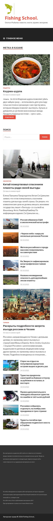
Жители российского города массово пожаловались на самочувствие (34, 250)
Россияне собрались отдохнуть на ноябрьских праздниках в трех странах (33, 408)
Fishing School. (21, 18)
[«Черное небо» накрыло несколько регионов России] (10, 242)
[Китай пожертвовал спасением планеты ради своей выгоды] (26, 179)
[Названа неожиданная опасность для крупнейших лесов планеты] (10, 284)
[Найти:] (26, 137)
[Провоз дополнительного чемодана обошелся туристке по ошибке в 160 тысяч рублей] (10, 400)
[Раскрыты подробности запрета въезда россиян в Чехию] (26, 320)
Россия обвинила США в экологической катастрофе (34, 221)
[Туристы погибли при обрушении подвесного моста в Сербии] (10, 428)
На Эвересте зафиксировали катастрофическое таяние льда (34, 264)
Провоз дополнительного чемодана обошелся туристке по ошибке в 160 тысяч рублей (35, 394)
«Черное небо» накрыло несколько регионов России (34, 234)
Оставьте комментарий (11, 95)
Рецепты (6, 88)
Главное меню (14, 38)
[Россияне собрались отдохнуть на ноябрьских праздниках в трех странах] (10, 414)
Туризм (6, 322)
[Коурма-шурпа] (26, 70)
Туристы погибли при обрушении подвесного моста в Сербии (35, 422)
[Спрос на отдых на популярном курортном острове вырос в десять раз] (10, 370)
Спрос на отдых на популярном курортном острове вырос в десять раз (34, 363)
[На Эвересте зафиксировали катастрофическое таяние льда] (10, 270)
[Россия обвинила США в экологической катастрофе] (10, 228)
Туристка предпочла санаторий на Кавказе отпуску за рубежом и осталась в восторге (35, 379)
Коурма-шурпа (12, 91)
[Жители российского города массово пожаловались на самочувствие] (10, 256)
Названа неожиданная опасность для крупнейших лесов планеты (33, 278)
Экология (7, 181)
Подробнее (9, 117)
